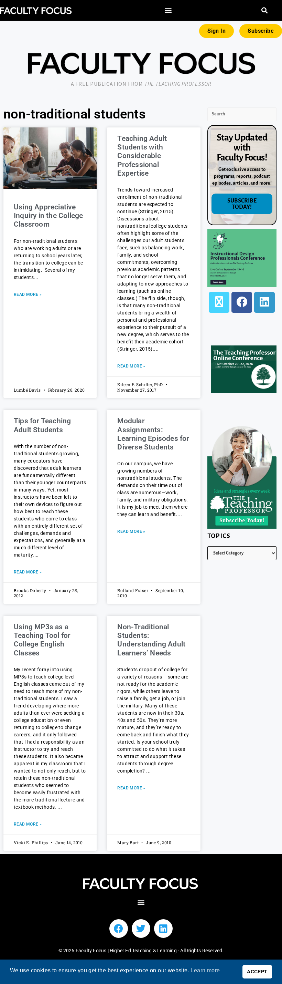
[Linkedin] (163, 928)
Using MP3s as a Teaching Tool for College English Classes (42, 640)
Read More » (28, 294)
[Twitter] (141, 928)
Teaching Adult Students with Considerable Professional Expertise (142, 155)
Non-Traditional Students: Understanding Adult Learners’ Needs (151, 640)
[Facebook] (241, 302)
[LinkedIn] (264, 302)
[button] (168, 10)
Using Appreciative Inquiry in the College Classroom (48, 215)
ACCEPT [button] (257, 971)
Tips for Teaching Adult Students (42, 425)
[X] (219, 302)
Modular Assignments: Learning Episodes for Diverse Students (153, 434)
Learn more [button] (205, 970)
